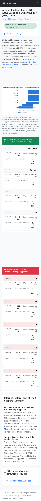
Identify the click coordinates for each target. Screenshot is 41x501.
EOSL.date (11, 3)
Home (4, 19)
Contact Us (7, 498)
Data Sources (18, 498)
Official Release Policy (12, 34)
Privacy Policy (14, 496)
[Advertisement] (20, 77)
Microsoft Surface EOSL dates (19, 481)
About (5, 496)
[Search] (37, 3)
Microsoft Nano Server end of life (18, 429)
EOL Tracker (12, 19)
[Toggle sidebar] (4, 3)
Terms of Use (26, 496)
